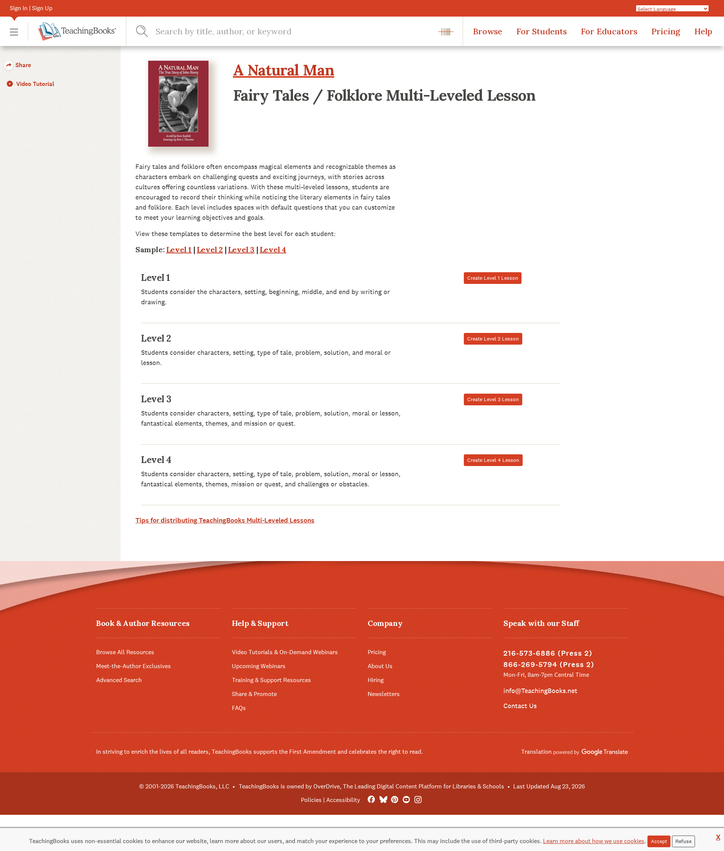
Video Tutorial (34, 84)
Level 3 (241, 249)
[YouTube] (406, 800)
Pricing (665, 31)
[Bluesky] (383, 800)
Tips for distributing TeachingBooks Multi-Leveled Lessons (224, 520)
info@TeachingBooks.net (540, 690)
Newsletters (384, 694)
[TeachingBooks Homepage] (72, 31)
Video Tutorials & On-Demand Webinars (285, 652)
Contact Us (520, 705)
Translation (537, 752)
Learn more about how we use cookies (593, 841)
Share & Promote (254, 694)
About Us (380, 666)
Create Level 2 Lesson (493, 338)
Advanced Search (119, 680)
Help (703, 31)
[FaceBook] (371, 800)
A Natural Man (283, 70)
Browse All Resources (125, 652)
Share (22, 65)
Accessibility (343, 800)
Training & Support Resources (271, 680)
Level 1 (179, 249)
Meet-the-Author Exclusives (133, 666)
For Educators (609, 31)
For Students (541, 31)
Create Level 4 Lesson (493, 460)
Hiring (375, 680)
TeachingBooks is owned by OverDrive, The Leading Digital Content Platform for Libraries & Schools (371, 786)
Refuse (683, 841)
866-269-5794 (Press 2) (548, 664)
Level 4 (273, 249)
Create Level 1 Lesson (492, 277)
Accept (659, 841)
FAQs (239, 708)
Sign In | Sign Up (31, 8)
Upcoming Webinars (258, 666)
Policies (311, 800)
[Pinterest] (395, 800)
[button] (14, 31)
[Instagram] (418, 800)
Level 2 (210, 249)
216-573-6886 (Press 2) (547, 653)
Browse (487, 31)
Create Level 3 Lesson (493, 399)
